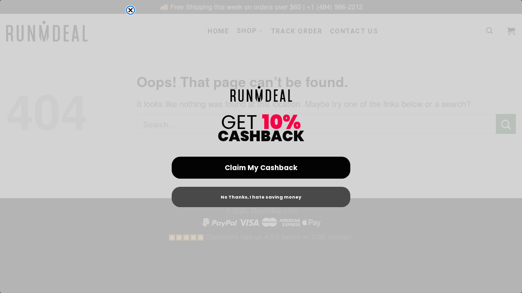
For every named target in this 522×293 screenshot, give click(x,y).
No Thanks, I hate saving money (261, 197)
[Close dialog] (130, 10)
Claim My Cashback (261, 168)
